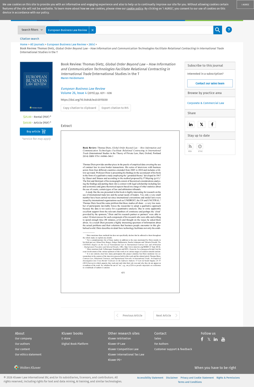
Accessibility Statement (150, 377)
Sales (157, 338)
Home (23, 44)
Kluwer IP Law (116, 343)
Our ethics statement (28, 354)
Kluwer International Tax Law (126, 354)
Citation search (29, 38)
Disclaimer (172, 377)
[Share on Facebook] (212, 125)
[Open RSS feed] (190, 146)
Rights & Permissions (228, 377)
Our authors (22, 343)
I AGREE (245, 4)
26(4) (92, 44)
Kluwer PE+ (115, 359)
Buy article (34, 131)
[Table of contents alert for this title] (200, 146)
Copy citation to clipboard (79, 108)
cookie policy (134, 8)
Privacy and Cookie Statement (197, 377)
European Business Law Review (66, 44)
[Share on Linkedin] (190, 125)
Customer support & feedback (173, 349)
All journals (37, 44)
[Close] (92, 30)
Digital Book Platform (75, 343)
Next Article (163, 315)
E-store (66, 338)
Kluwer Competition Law (123, 349)
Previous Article (132, 315)
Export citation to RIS (115, 108)
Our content (22, 349)
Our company (23, 338)
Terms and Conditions (190, 382)
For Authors (161, 343)
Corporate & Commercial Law (205, 103)
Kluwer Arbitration (119, 338)
